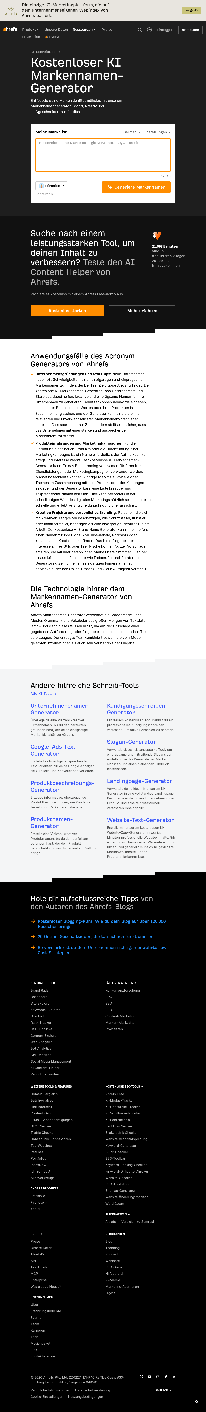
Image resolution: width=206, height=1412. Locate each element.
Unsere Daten (56, 29)
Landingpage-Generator (139, 781)
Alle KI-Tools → (43, 693)
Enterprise (31, 37)
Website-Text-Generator (140, 820)
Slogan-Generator (131, 742)
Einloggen (165, 30)
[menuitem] (33, 30)
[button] (139, 29)
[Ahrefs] (12, 29)
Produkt (29, 29)
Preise (107, 29)
